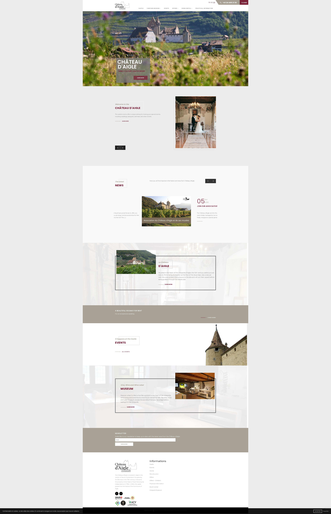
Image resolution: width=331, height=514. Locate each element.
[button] (117, 148)
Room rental (187, 8)
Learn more (126, 43)
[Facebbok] (116, 493)
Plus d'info (325, 511)
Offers (175, 8)
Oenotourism (154, 474)
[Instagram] (121, 493)
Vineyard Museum (153, 8)
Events (166, 8)
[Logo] (126, 466)
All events (126, 351)
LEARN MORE (125, 121)
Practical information (204, 8)
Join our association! (181, 206)
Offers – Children (155, 480)
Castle (141, 8)
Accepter (318, 511)
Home (152, 471)
